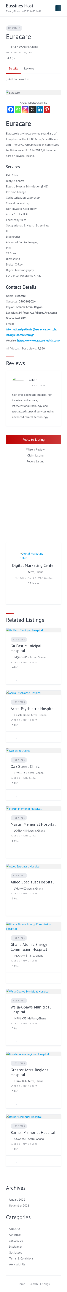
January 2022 (17, 1199)
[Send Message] (12, 599)
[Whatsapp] (18, 109)
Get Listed (15, 1252)
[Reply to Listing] (12, 679)
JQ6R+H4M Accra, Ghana (29, 830)
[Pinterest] (47, 109)
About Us (14, 1229)
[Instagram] (25, 109)
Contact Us (16, 1240)
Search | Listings (40, 1284)
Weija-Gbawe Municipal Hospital (31, 1009)
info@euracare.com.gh (20, 335)
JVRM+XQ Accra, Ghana (28, 888)
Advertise (15, 1234)
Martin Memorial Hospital (33, 824)
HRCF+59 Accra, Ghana (24, 46)
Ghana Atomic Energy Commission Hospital (29, 947)
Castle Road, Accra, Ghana (30, 715)
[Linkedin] (39, 109)
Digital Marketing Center (33, 565)
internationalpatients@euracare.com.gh (31, 329)
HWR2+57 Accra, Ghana (29, 773)
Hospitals (14, 28)
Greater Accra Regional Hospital (30, 1072)
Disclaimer (15, 1246)
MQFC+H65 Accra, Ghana (30, 657)
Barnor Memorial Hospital (33, 1132)
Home (21, 1284)
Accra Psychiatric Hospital (33, 708)
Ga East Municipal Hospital (26, 648)
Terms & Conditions (21, 1258)
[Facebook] (10, 109)
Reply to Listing (33, 439)
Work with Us (17, 1264)
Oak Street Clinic (25, 766)
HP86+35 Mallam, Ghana (30, 1018)
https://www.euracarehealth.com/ (38, 340)
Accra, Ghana (35, 572)
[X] (32, 109)
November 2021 (19, 1205)
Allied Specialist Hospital (32, 882)
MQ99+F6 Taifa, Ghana (28, 955)
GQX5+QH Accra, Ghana (29, 1139)
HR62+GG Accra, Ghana (28, 1081)
